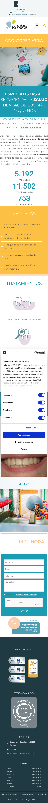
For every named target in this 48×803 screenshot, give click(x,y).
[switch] (41, 403)
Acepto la (21, 594)
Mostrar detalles (33, 428)
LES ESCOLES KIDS (30, 127)
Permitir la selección (24, 442)
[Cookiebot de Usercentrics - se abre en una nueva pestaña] (34, 352)
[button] (37, 25)
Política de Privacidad (26, 594)
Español (18, 4)
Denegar (24, 449)
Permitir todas (24, 435)
